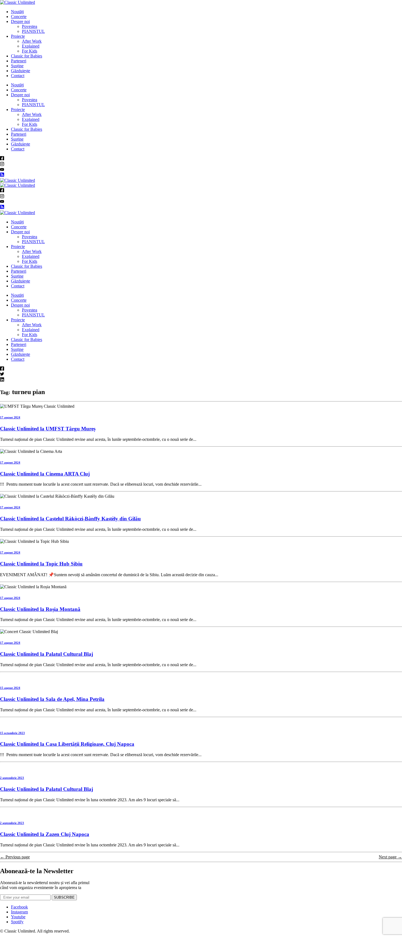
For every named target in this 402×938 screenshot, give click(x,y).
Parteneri (18, 61)
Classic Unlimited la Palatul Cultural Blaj (46, 654)
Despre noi (20, 21)
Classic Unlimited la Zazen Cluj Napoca (44, 834)
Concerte (19, 16)
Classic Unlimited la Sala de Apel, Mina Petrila (52, 699)
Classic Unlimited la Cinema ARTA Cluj (45, 474)
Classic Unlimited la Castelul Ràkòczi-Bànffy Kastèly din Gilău (70, 519)
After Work (32, 41)
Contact (17, 75)
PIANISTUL (33, 31)
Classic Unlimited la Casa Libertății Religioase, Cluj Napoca (67, 744)
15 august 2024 (10, 687)
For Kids (29, 51)
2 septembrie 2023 (12, 777)
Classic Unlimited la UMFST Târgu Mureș (47, 429)
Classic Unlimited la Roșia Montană (40, 609)
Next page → (390, 857)
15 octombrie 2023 (12, 733)
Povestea (29, 26)
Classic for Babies (26, 56)
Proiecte (18, 36)
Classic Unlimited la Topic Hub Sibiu (41, 564)
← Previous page (15, 857)
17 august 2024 (10, 417)
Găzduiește (20, 70)
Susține (17, 65)
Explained (30, 46)
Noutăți (17, 11)
